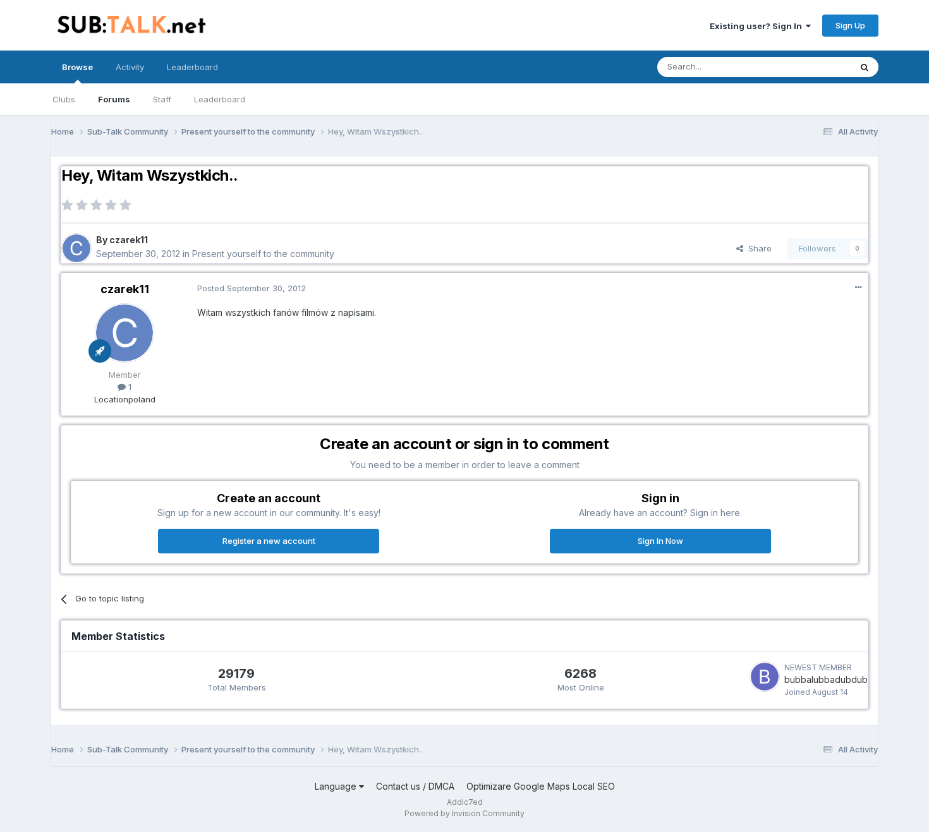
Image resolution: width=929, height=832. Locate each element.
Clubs (63, 99)
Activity (130, 67)
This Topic (814, 66)
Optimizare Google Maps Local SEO (540, 786)
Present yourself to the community (263, 253)
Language (337, 786)
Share (757, 248)
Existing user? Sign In (758, 26)
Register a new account (268, 541)
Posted (251, 288)
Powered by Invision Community (464, 813)
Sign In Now (660, 541)
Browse (77, 67)
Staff (162, 99)
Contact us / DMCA (415, 786)
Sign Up (850, 25)
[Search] (864, 67)
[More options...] (858, 287)
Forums (114, 99)
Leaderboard (219, 99)
